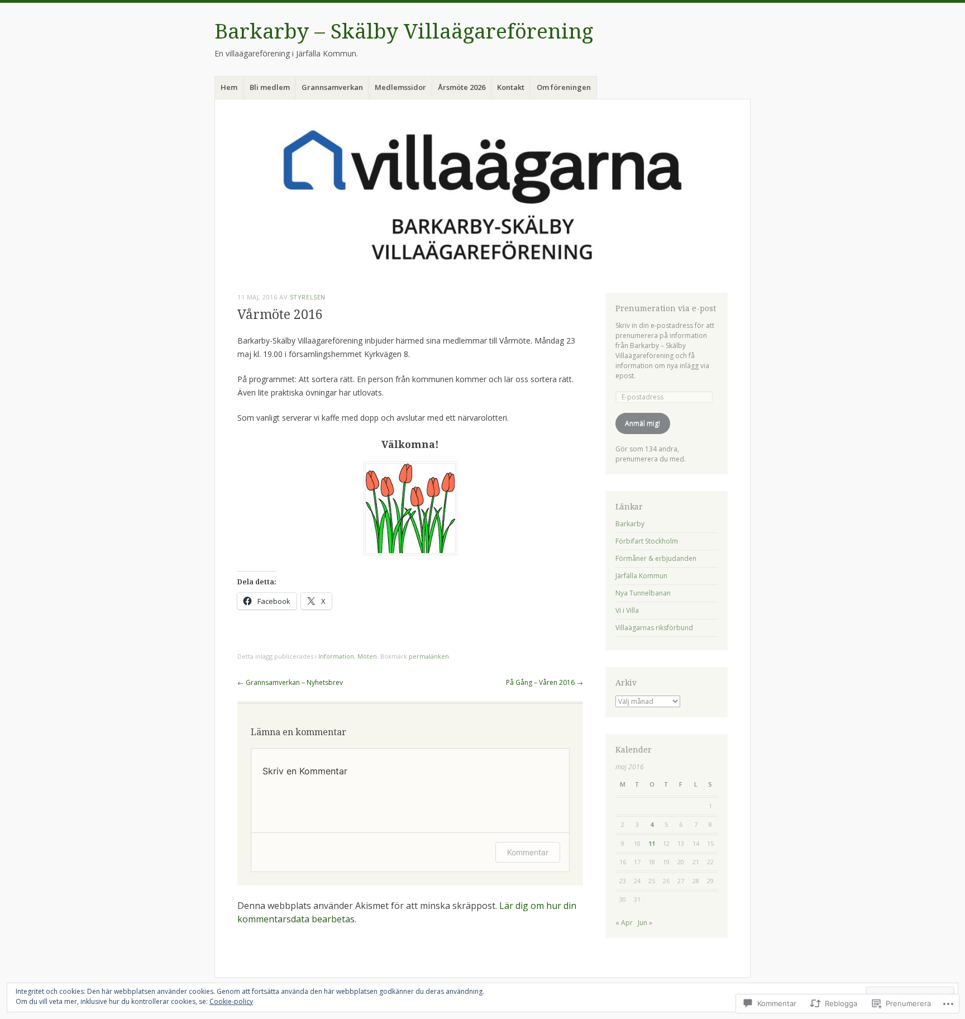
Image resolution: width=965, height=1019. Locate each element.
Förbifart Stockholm (646, 541)
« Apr (624, 922)
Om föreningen (564, 87)
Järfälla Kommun (641, 575)
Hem (229, 87)
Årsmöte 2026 (461, 87)
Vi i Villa (627, 610)
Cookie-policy (231, 1001)
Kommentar (527, 852)
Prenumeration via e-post (665, 308)
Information (336, 656)
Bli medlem (270, 87)
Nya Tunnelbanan (643, 593)
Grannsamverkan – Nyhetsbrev (290, 682)
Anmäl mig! (642, 423)
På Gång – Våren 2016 (544, 682)
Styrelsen (308, 297)
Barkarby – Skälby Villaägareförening (403, 32)
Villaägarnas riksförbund (654, 627)
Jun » (645, 922)
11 (651, 843)
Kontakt (510, 87)
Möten (367, 656)
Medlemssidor (400, 87)
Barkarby (629, 523)
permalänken (429, 656)
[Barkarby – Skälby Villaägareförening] (482, 193)
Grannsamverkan (332, 87)
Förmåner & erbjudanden (655, 558)
